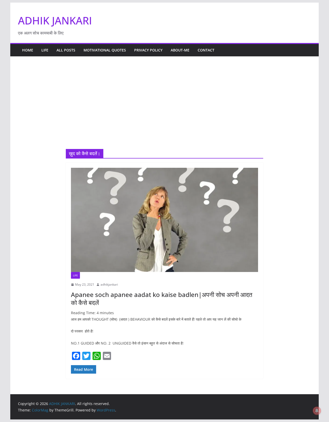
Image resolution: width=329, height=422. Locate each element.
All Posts (66, 50)
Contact (206, 50)
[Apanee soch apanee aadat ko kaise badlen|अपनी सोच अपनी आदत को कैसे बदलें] (164, 220)
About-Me (180, 50)
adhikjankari (109, 284)
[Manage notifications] (317, 411)
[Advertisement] (164, 110)
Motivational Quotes (105, 50)
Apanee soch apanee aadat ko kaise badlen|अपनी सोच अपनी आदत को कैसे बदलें (161, 298)
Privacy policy (148, 50)
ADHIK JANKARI (55, 20)
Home (27, 50)
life (44, 50)
